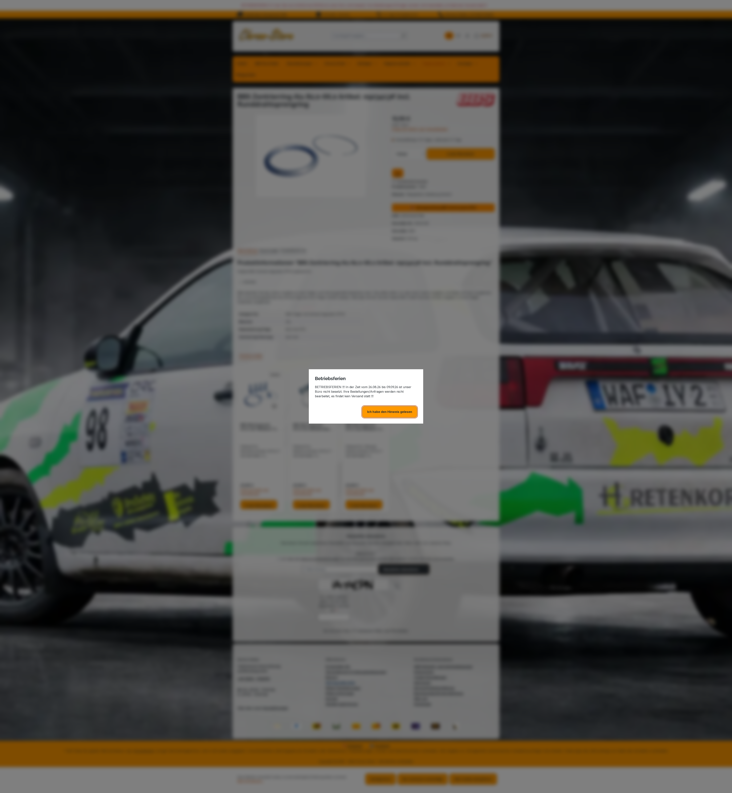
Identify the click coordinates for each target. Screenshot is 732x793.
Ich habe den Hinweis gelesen (389, 412)
